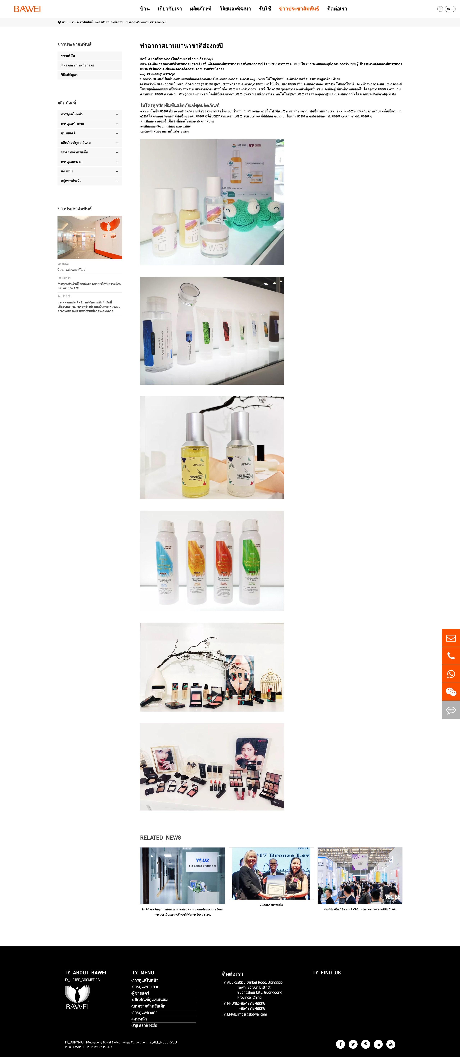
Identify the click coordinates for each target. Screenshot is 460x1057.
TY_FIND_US (327, 972)
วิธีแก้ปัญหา (69, 75)
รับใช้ (265, 9)
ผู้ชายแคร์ (68, 133)
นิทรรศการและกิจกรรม (109, 22)
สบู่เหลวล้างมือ (71, 181)
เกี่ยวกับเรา (170, 9)
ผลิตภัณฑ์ (200, 9)
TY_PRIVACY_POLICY (99, 1047)
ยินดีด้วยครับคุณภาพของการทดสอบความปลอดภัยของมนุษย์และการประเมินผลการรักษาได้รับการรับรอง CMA (182, 912)
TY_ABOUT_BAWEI (85, 972)
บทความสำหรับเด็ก (74, 152)
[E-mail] (451, 638)
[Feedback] (451, 710)
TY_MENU (143, 972)
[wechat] (451, 692)
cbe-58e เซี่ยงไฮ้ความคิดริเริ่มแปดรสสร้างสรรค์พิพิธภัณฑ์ (359, 909)
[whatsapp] (451, 674)
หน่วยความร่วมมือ (271, 905)
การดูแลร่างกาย (72, 124)
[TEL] (451, 656)
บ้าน (145, 9)
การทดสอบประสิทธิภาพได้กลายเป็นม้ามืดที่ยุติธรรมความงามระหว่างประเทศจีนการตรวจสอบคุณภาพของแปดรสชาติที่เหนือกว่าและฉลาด (89, 307)
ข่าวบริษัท (68, 56)
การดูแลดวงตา (71, 162)
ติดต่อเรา (337, 9)
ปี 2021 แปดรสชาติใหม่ (72, 270)
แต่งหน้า (67, 171)
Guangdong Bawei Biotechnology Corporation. (117, 1042)
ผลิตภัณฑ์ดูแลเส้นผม (76, 143)
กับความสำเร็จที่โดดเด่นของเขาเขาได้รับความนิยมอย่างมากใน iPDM (89, 286)
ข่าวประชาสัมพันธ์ (299, 9)
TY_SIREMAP (73, 1047)
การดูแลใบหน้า (72, 114)
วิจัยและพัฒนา (235, 9)
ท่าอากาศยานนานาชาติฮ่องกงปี (146, 22)
